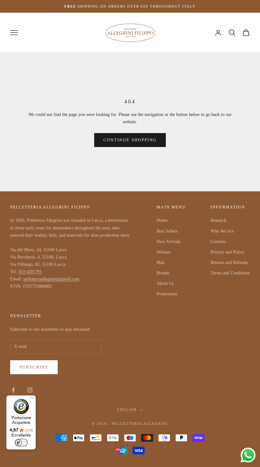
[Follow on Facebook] (13, 390)
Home (162, 220)
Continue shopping (130, 140)
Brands (163, 273)
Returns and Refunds (229, 262)
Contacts (218, 241)
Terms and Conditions (230, 273)
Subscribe (34, 367)
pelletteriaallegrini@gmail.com (51, 279)
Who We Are (222, 231)
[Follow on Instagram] (30, 390)
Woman (163, 252)
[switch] (21, 442)
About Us (165, 283)
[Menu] (32, 399)
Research (218, 220)
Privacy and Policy (227, 252)
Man (161, 262)
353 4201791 (30, 271)
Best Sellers (167, 231)
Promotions (167, 293)
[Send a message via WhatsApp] (248, 455)
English (127, 410)
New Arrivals (168, 241)
